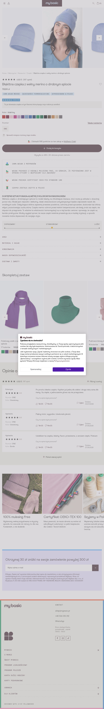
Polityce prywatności (62, 361)
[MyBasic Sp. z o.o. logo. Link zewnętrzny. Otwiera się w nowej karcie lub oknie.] (26, 337)
